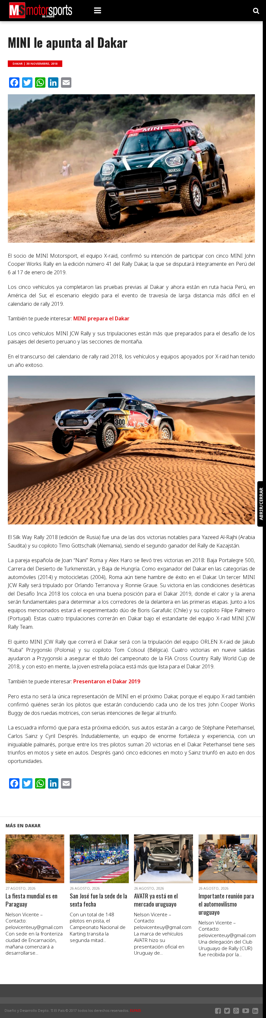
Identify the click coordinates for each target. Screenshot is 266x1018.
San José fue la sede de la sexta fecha (98, 900)
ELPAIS (135, 1010)
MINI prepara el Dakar (101, 318)
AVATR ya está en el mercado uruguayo (156, 900)
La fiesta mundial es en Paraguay (31, 900)
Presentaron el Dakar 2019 (106, 681)
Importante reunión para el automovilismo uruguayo (226, 904)
